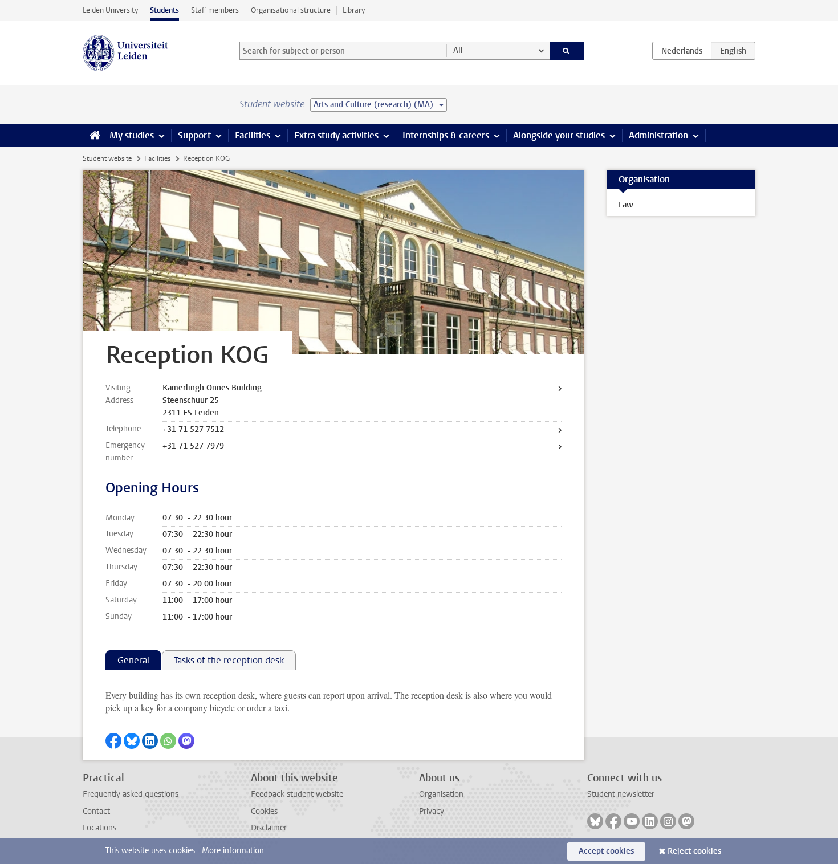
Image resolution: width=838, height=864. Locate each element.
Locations (99, 827)
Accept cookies (606, 851)
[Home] (93, 135)
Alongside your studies (559, 135)
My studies (131, 135)
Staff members (215, 10)
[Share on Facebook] (113, 741)
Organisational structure (291, 10)
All (458, 50)
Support (194, 135)
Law (626, 204)
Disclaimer (269, 827)
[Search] (567, 51)
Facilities (252, 135)
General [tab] (133, 660)
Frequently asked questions (130, 794)
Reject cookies (694, 851)
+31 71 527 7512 (193, 429)
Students (164, 10)
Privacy (431, 811)
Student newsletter (620, 794)
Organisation (441, 794)
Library (354, 10)
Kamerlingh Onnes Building (212, 387)
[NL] (681, 51)
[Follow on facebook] (613, 821)
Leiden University (110, 10)
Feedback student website (297, 794)
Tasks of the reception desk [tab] (229, 660)
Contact (96, 811)
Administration (658, 135)
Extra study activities (336, 135)
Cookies (264, 811)
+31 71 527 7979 (193, 446)
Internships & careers (445, 135)
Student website (107, 158)
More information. (234, 850)
